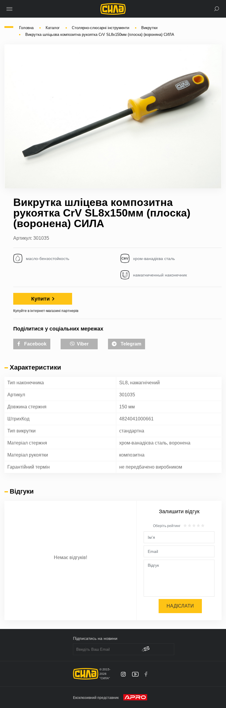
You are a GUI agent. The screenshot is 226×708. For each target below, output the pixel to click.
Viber (82, 343)
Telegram (130, 343)
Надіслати (180, 605)
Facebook (34, 343)
